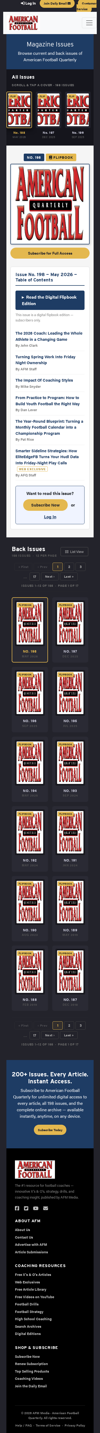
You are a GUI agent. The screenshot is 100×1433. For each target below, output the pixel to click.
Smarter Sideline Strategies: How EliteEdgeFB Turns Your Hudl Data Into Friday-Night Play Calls (47, 456)
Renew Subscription (31, 1363)
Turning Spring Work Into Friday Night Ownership (45, 360)
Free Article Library (30, 1289)
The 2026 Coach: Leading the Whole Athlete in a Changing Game (48, 336)
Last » (69, 576)
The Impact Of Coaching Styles (44, 380)
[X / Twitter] (26, 1208)
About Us (22, 1229)
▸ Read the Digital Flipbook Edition (49, 300)
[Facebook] (17, 1208)
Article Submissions (31, 1251)
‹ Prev (42, 566)
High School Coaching (33, 1318)
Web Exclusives (27, 1281)
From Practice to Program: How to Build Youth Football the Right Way (47, 400)
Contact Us (24, 1237)
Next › (50, 576)
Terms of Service (48, 1425)
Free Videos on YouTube (34, 1296)
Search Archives (28, 1326)
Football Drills (27, 1304)
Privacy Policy (75, 1425)
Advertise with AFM (31, 1244)
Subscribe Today (50, 1129)
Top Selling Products (32, 1371)
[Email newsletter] (45, 1208)
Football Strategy (29, 1311)
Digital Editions (28, 1333)
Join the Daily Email (31, 1385)
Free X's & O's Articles (33, 1274)
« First (23, 566)
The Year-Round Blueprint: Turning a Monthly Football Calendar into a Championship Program (49, 427)
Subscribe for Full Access (50, 253)
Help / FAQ (23, 1425)
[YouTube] (35, 1208)
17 (34, 576)
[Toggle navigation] (89, 22)
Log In (50, 516)
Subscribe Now (45, 505)
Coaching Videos (29, 1378)
